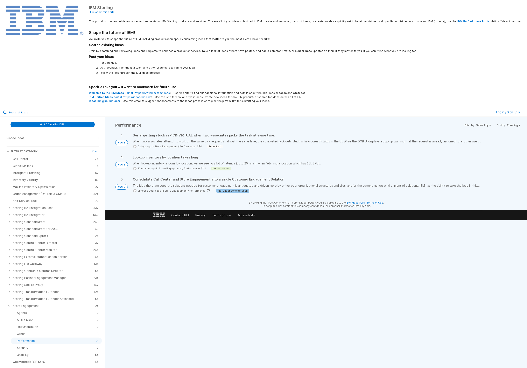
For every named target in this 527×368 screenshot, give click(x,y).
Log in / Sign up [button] (507, 112)
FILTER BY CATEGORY (24, 151)
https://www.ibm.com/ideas (152, 92)
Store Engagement (166, 146)
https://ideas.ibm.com (137, 97)
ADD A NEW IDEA (54, 124)
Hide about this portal (102, 12)
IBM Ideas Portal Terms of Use (364, 202)
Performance (188, 146)
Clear (95, 151)
